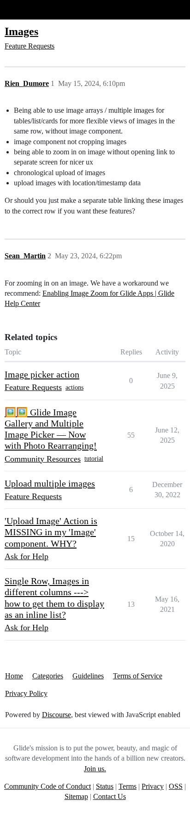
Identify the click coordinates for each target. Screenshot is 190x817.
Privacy (153, 786)
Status (104, 786)
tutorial (93, 458)
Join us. (95, 769)
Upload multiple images (50, 483)
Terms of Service (137, 676)
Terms (128, 786)
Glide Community (31, 9)
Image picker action (42, 374)
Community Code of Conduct (47, 786)
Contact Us (109, 796)
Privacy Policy (26, 693)
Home (14, 676)
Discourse (56, 715)
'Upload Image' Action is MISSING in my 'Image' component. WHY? (51, 532)
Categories (47, 676)
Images (21, 31)
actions (74, 387)
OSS (176, 786)
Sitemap (76, 796)
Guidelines (88, 676)
